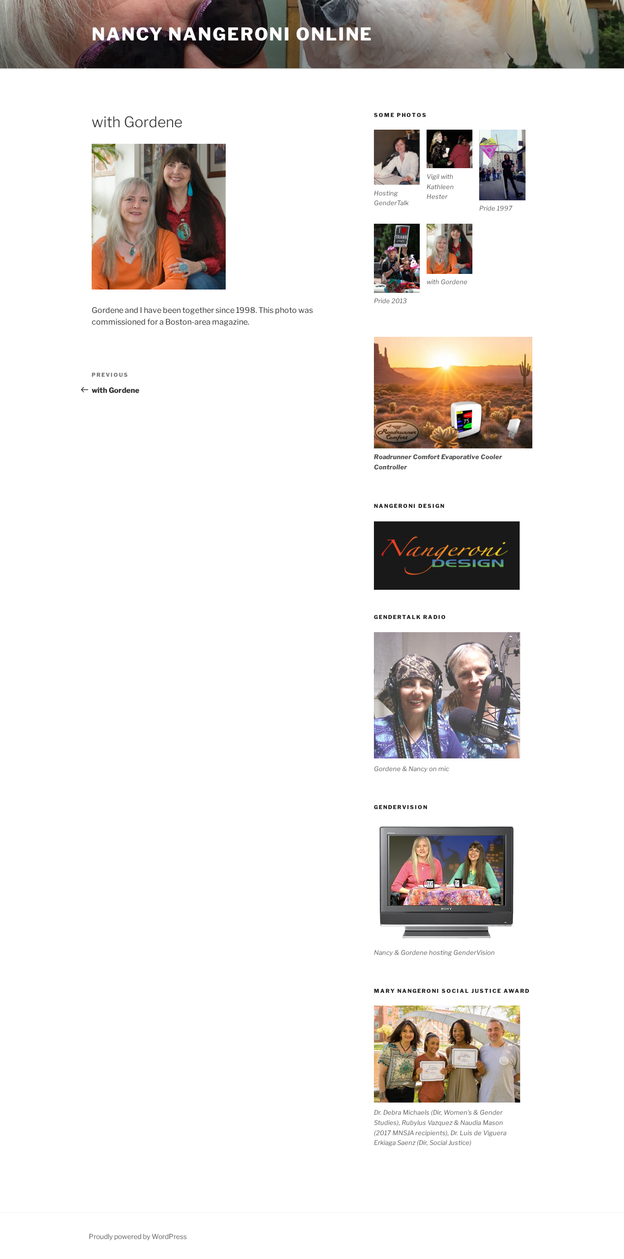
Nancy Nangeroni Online (232, 34)
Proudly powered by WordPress (138, 1236)
